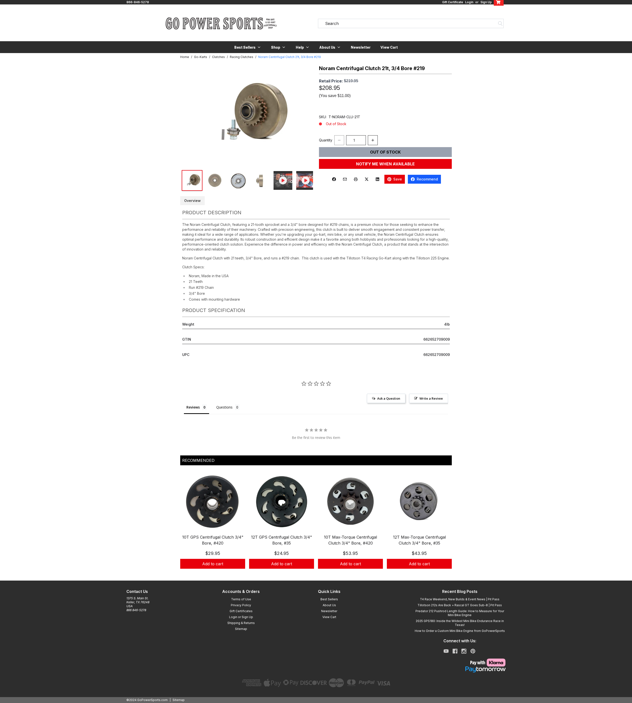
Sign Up (486, 2)
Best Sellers (329, 599)
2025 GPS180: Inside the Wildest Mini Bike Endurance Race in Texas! (460, 623)
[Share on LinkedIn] (377, 179)
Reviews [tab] (193, 407)
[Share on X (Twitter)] (367, 179)
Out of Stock (385, 152)
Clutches (218, 57)
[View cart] (499, 2)
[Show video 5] (283, 180)
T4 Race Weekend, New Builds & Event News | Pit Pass (459, 599)
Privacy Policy (241, 605)
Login (469, 2)
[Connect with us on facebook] (455, 651)
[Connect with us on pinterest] (472, 651)
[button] (247, 47)
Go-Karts (200, 57)
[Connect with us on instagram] (463, 651)
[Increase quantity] (373, 140)
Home (184, 57)
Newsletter (361, 47)
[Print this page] (356, 179)
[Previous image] (189, 115)
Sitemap (241, 629)
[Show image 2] (215, 180)
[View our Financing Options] (460, 669)
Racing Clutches (241, 57)
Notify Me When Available (385, 163)
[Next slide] (444, 525)
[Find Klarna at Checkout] (460, 662)
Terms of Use (241, 599)
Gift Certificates (241, 611)
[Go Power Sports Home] (221, 23)
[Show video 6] (306, 180)
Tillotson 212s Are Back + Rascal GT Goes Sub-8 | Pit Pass (459, 605)
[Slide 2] (318, 574)
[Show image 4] (260, 180)
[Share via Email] (345, 179)
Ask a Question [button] (388, 398)
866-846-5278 (137, 2)
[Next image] (304, 115)
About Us (329, 605)
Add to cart (212, 563)
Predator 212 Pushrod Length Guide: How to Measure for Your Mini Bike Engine (459, 613)
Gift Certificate (452, 2)
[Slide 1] (313, 574)
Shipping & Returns (241, 623)
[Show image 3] (237, 180)
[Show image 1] (192, 180)
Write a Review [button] (431, 398)
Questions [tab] (224, 407)
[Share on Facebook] (334, 179)
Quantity (325, 140)
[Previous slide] (188, 525)
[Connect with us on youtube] (446, 651)
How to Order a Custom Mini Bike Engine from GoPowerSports (460, 631)
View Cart (389, 47)
